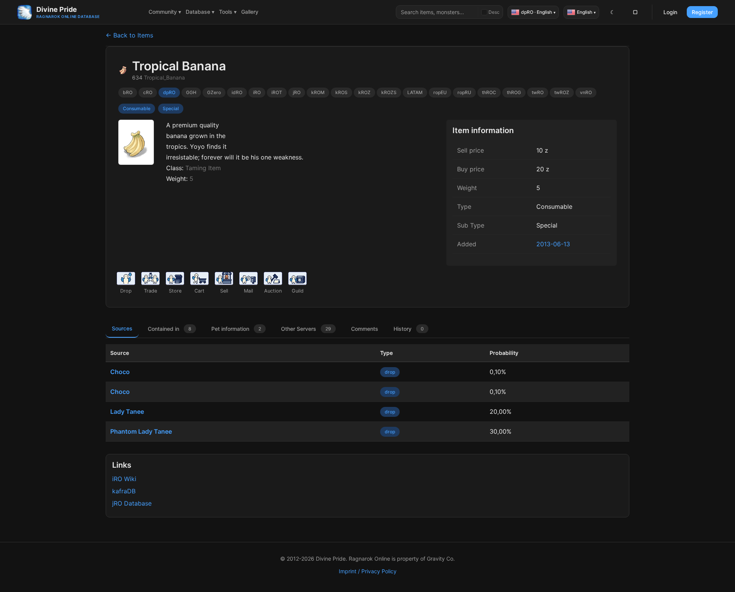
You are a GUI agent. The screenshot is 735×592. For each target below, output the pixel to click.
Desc (494, 12)
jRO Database (132, 503)
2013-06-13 (553, 244)
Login (670, 12)
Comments (364, 328)
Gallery (249, 11)
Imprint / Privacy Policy (368, 571)
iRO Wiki (124, 479)
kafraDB (124, 491)
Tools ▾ (228, 11)
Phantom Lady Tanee (141, 431)
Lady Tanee (127, 411)
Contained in (169, 328)
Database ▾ (200, 11)
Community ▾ (165, 11)
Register (702, 12)
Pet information (236, 328)
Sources (122, 328)
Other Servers (306, 328)
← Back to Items (129, 35)
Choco (120, 372)
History (409, 328)
